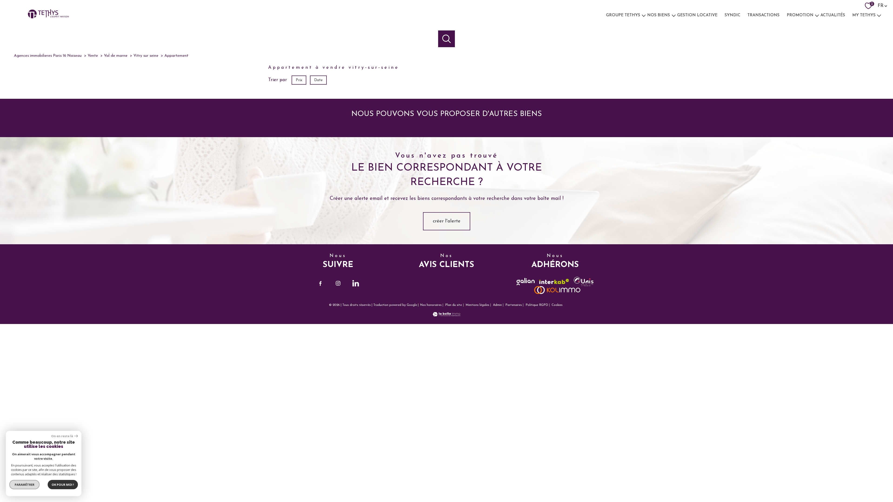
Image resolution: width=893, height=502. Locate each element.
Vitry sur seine (145, 56)
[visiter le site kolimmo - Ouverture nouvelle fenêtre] (557, 290)
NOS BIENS (658, 15)
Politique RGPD (537, 305)
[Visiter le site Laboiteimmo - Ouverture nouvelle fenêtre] (446, 315)
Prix (299, 80)
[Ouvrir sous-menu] (644, 15)
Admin (497, 305)
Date (318, 80)
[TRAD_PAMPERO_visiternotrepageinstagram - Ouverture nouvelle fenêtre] (338, 283)
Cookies (557, 305)
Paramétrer (24, 484)
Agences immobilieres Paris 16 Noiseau (48, 56)
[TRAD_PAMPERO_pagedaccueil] (48, 17)
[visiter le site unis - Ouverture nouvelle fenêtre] (583, 281)
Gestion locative (697, 15)
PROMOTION (800, 15)
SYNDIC (732, 15)
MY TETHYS (864, 15)
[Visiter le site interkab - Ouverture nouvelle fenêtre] (554, 281)
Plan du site (453, 305)
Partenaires (513, 305)
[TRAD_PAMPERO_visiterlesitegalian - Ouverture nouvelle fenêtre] (525, 281)
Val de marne (115, 56)
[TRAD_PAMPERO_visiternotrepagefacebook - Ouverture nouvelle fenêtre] (320, 283)
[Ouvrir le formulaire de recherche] (446, 38)
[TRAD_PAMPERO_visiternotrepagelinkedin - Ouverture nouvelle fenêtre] (355, 283)
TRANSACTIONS (763, 15)
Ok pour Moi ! (63, 484)
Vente (93, 56)
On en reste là (62, 436)
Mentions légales (477, 305)
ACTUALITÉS (833, 15)
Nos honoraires (431, 305)
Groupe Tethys (623, 15)
